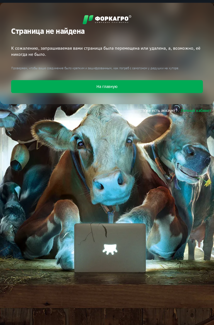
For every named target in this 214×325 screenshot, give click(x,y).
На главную (107, 86)
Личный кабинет (196, 110)
